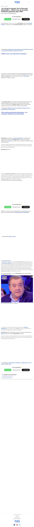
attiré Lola (3, 333)
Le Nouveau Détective (18, 138)
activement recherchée (7, 263)
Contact (17, 515)
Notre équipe (17, 516)
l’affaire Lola (25, 75)
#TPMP (16, 212)
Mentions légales (17, 517)
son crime (10, 140)
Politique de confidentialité (17, 518)
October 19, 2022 (11, 236)
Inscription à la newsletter (17, 514)
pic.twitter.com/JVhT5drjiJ (23, 212)
